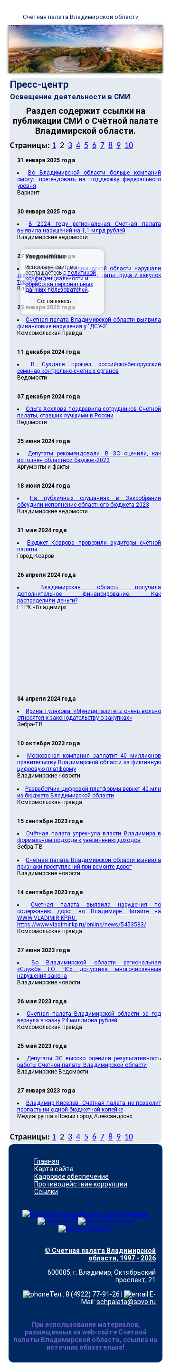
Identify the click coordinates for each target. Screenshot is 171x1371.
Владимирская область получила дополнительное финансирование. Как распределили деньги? (89, 594)
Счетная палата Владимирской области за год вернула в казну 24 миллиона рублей (89, 1017)
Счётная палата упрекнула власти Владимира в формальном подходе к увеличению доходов (89, 836)
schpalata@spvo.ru (126, 1302)
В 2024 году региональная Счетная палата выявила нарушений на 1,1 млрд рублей (89, 227)
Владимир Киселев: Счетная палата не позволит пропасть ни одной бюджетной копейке (89, 1106)
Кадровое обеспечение (71, 1176)
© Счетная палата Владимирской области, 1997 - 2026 (100, 1254)
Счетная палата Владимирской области (81, 16)
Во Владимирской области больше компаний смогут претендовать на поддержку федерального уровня (89, 179)
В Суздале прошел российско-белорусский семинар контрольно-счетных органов (89, 367)
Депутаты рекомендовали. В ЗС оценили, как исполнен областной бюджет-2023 (89, 456)
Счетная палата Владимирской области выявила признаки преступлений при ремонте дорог (89, 863)
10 (128, 145)
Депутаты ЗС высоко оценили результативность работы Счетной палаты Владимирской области (89, 1061)
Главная (46, 1161)
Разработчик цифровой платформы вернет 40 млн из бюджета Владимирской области (89, 792)
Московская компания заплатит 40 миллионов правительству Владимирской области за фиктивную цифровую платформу (89, 762)
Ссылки (46, 1191)
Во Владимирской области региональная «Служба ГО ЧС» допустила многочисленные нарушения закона (89, 969)
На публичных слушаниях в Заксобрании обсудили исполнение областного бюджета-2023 (89, 501)
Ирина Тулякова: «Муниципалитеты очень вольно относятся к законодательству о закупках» (89, 714)
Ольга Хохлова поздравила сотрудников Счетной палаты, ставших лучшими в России (89, 412)
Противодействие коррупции (80, 1184)
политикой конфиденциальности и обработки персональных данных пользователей (60, 281)
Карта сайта (54, 1169)
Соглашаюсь (54, 301)
